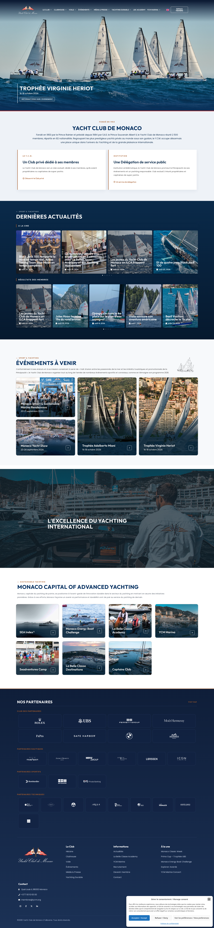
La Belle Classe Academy (122, 630)
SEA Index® (27, 632)
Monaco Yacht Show (34, 445)
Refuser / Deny (161, 918)
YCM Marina (167, 632)
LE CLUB (46, 10)
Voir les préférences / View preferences (191, 918)
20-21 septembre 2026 (32, 411)
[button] (209, 899)
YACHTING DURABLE (120, 10)
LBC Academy (139, 10)
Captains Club (121, 669)
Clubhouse (59, 10)
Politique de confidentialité (169, 923)
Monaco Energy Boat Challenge (80, 630)
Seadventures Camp (33, 669)
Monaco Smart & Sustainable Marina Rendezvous (40, 405)
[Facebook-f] (26, 906)
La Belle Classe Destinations (76, 667)
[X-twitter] (31, 906)
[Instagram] (20, 906)
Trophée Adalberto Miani (98, 445)
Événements (83, 10)
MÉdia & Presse (100, 10)
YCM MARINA (152, 10)
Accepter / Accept (139, 918)
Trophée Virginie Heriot (159, 445)
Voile (71, 10)
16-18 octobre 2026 (91, 449)
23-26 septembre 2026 (32, 449)
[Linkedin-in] (37, 906)
